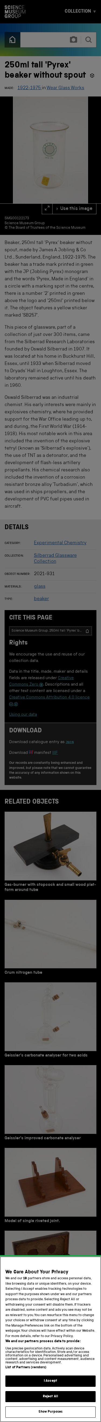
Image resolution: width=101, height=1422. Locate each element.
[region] (50, 1339)
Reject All (50, 1396)
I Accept (50, 1381)
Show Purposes (51, 1412)
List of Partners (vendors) (25, 1367)
